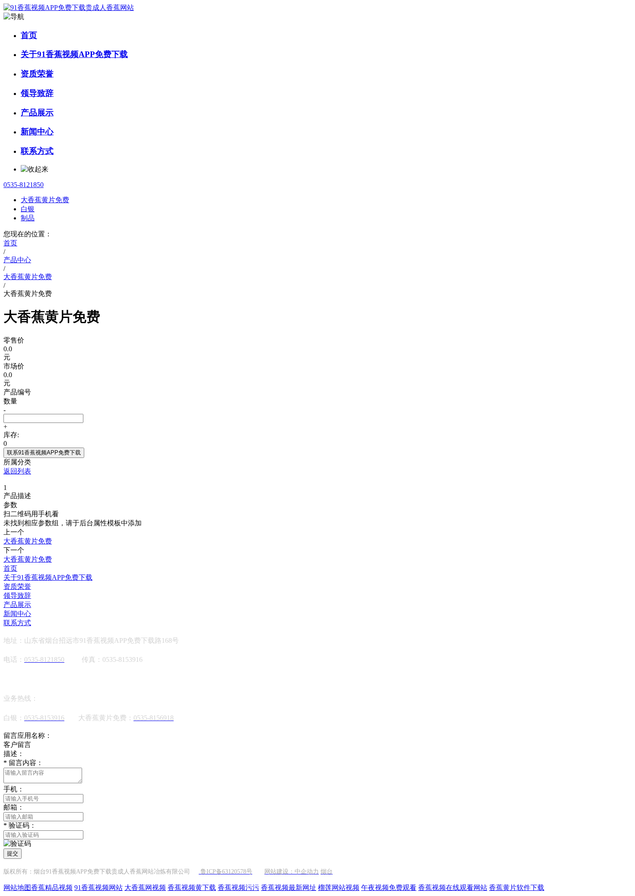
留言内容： (23, 762)
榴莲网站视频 (338, 887)
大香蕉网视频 (145, 887)
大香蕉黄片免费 (45, 199)
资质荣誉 (37, 73)
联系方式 (37, 151)
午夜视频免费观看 (388, 887)
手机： (13, 789)
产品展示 (37, 112)
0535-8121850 (23, 184)
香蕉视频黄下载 (192, 887)
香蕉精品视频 (52, 887)
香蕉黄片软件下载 (516, 887)
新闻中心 (37, 131)
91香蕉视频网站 (98, 887)
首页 (29, 35)
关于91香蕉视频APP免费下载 (74, 54)
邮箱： (13, 807)
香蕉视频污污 (238, 887)
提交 (12, 853)
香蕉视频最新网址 (288, 887)
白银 (28, 209)
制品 (28, 218)
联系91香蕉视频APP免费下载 (44, 452)
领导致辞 (37, 93)
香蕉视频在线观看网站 (452, 887)
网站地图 (17, 887)
